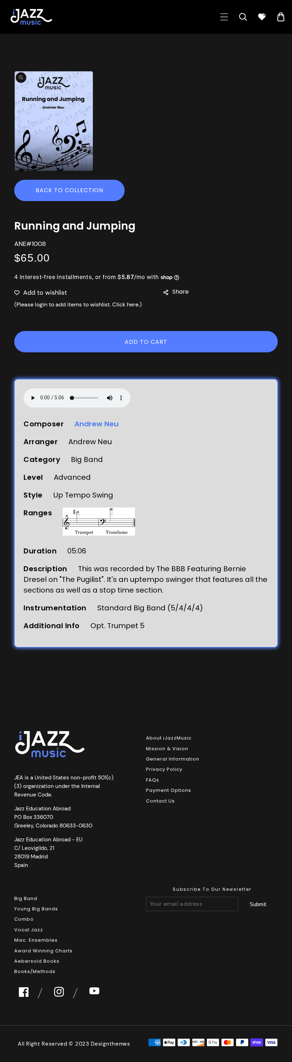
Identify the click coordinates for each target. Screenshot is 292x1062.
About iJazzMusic (169, 738)
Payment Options (168, 790)
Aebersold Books (36, 961)
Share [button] (180, 292)
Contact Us (160, 801)
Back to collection (69, 190)
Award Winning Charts (43, 950)
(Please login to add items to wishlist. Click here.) (78, 304)
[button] (224, 17)
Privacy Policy (164, 769)
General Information (172, 759)
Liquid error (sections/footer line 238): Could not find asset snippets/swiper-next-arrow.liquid (258, 904)
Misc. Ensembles (36, 940)
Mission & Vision (167, 748)
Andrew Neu (96, 424)
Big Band (25, 898)
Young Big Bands (36, 908)
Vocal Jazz (28, 929)
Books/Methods (35, 971)
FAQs (152, 780)
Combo (24, 919)
